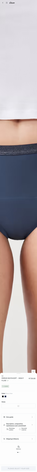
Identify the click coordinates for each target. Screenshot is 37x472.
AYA (2, 375)
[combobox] (18, 406)
